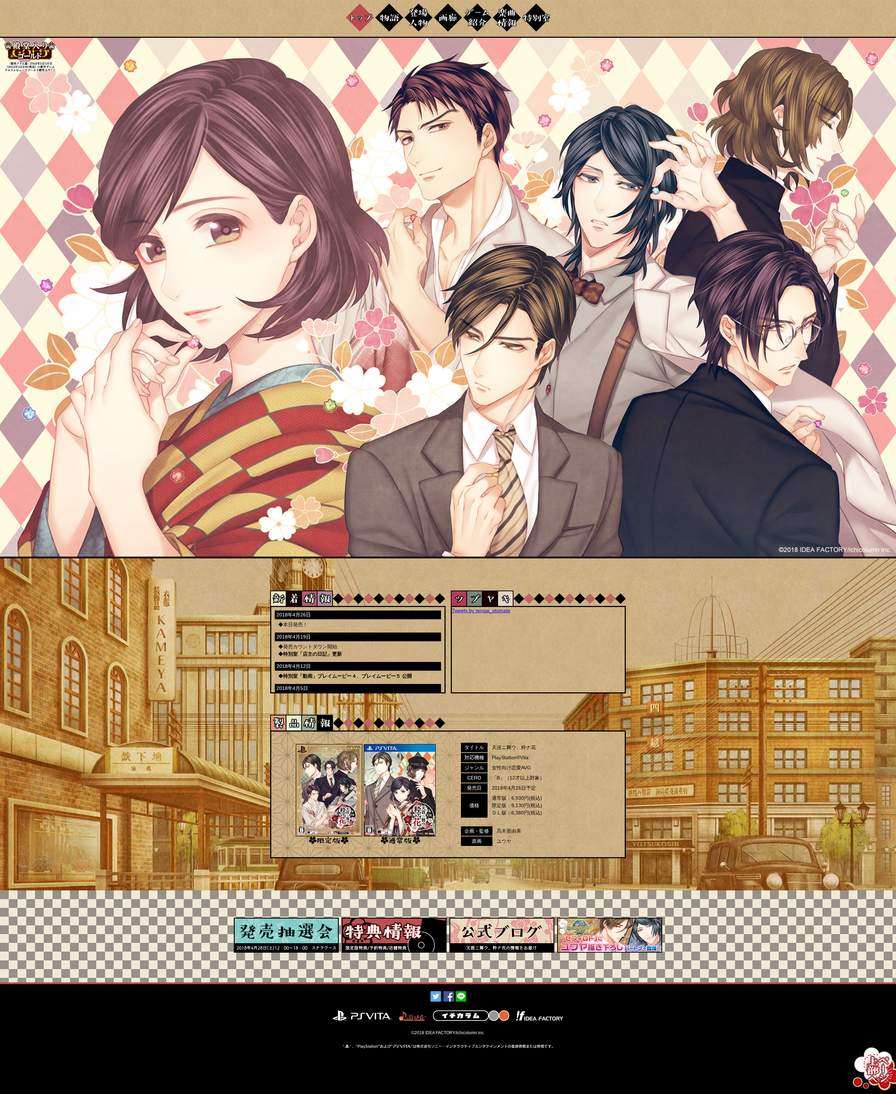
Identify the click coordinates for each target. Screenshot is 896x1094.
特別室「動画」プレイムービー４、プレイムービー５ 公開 (347, 676)
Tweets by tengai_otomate (481, 610)
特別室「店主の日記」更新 (312, 654)
